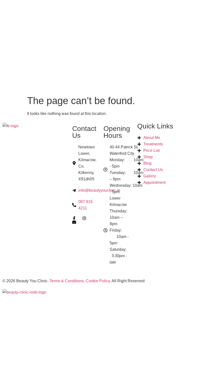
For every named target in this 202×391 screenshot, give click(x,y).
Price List (18, 336)
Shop (13, 346)
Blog (12, 357)
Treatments (20, 326)
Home (13, 305)
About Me (17, 315)
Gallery (16, 367)
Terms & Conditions (67, 281)
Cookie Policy (98, 281)
